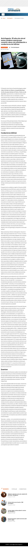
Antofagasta (10, 18)
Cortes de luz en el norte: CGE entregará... (15, 502)
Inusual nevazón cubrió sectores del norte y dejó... (17, 519)
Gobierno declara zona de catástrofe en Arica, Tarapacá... (17, 494)
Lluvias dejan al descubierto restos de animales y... (17, 511)
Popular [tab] (14, 489)
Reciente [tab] (6, 489)
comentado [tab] (22, 489)
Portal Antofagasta (15, 47)
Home (4, 18)
